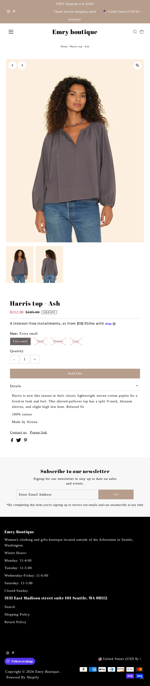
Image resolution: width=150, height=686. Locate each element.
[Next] (22, 65)
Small (40, 341)
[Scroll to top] (142, 678)
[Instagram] (8, 11)
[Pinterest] (14, 11)
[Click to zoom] (137, 65)
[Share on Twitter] (19, 441)
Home (64, 46)
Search (9, 607)
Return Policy (15, 622)
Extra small (20, 341)
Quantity (17, 351)
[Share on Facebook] (12, 441)
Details (15, 386)
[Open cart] (142, 31)
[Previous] (12, 65)
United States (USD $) (123, 11)
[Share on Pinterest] (25, 441)
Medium (58, 341)
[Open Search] (135, 31)
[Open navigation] (22, 32)
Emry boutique (75, 31)
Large (76, 341)
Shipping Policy (17, 614)
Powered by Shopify (22, 677)
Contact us (18, 432)
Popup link (38, 432)
